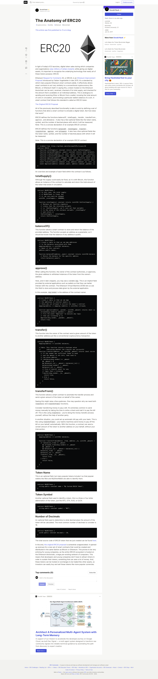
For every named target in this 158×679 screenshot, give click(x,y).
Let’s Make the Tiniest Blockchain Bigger (117, 43)
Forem (59, 672)
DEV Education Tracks (64, 667)
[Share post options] (26, 73)
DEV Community (54, 665)
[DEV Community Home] (26, 2)
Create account (127, 2)
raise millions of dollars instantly (62, 69)
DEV (85, 672)
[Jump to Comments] (26, 55)
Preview (50, 584)
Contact (120, 667)
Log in (117, 2)
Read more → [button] (41, 651)
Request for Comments (52, 78)
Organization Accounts (96, 667)
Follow (119, 14)
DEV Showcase (107, 667)
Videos (55, 667)
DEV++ (50, 667)
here (94, 541)
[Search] (30, 2)
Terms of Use (89, 669)
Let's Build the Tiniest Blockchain (115, 50)
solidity (50, 25)
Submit (42, 584)
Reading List (43, 667)
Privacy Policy (80, 669)
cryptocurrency (41, 25)
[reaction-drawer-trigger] (26, 49)
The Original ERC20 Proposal (46, 104)
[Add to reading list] (26, 62)
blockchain (66, 25)
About (114, 667)
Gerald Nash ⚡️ (45, 9)
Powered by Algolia (78, 2)
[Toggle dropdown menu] (100, 596)
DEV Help (74, 667)
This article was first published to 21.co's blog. (53, 30)
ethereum (57, 25)
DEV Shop (126, 667)
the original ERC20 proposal (55, 545)
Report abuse (72, 589)
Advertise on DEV (83, 667)
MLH (132, 667)
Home (26, 667)
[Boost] (26, 68)
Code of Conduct (61, 589)
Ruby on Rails (75, 674)
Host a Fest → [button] (110, 93)
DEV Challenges (33, 667)
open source (68, 672)
